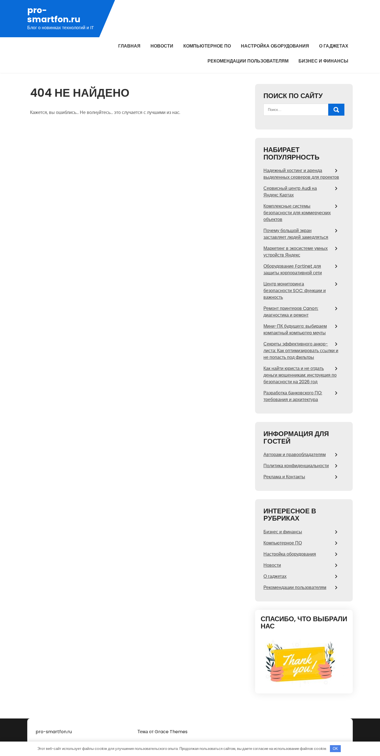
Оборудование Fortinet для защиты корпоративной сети (292, 269)
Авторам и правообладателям (294, 454)
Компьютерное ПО (207, 46)
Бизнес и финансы (323, 61)
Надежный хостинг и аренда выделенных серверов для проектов (301, 173)
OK (335, 749)
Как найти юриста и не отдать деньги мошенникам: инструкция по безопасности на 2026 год (300, 375)
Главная (129, 46)
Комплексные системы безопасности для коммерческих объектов (297, 213)
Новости (161, 46)
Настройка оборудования (275, 46)
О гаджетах (333, 46)
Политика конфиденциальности (296, 465)
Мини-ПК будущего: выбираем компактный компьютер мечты (295, 329)
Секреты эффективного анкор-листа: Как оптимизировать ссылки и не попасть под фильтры (300, 350)
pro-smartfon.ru (53, 15)
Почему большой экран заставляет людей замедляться (295, 233)
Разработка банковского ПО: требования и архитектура (292, 396)
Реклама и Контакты (284, 477)
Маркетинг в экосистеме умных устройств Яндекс (295, 251)
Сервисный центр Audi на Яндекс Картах (290, 191)
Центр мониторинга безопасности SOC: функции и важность (294, 290)
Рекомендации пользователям (248, 61)
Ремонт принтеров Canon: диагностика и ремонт (290, 311)
